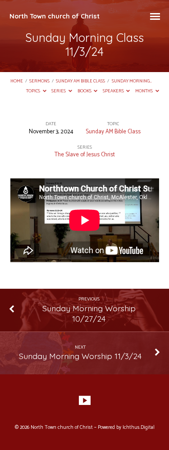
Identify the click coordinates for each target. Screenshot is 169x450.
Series (59, 91)
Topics (33, 91)
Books (85, 91)
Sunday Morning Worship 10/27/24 (89, 313)
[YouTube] (85, 401)
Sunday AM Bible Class (80, 81)
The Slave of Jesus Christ (85, 154)
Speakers (114, 91)
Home (16, 81)
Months (144, 91)
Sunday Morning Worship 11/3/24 (80, 356)
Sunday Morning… (132, 81)
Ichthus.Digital (139, 427)
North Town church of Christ (54, 16)
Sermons (39, 81)
